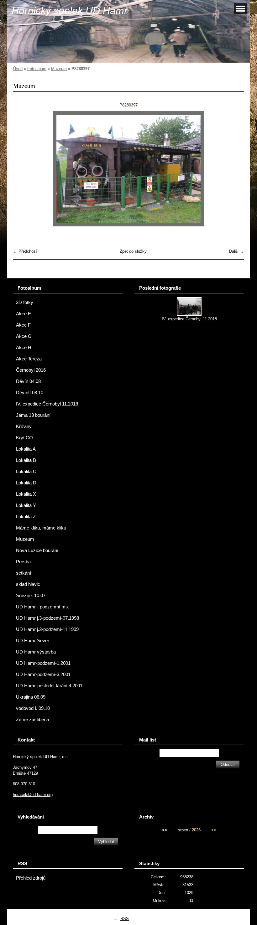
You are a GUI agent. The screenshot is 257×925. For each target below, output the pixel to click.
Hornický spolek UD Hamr (70, 10)
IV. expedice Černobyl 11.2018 (47, 403)
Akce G (24, 336)
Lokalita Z (26, 516)
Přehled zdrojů (30, 878)
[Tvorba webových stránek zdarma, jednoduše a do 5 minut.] (116, 919)
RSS (124, 918)
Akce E (23, 313)
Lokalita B (26, 460)
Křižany (24, 426)
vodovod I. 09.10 (33, 708)
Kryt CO (24, 437)
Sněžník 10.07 (30, 595)
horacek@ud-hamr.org (33, 794)
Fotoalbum (36, 68)
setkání (23, 573)
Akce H (23, 347)
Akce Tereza (29, 358)
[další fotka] (234, 168)
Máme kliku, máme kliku (41, 527)
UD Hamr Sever (32, 640)
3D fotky (24, 302)
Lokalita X (26, 494)
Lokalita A (26, 449)
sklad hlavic (28, 584)
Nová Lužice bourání (37, 550)
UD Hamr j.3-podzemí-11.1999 (47, 629)
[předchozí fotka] (23, 168)
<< (164, 830)
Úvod (18, 68)
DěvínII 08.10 (29, 392)
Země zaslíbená (32, 719)
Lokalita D (26, 482)
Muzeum (59, 68)
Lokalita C (26, 471)
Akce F (23, 325)
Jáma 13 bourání (33, 415)
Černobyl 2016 (31, 370)
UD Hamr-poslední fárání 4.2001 (49, 685)
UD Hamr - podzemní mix (42, 606)
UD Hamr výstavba (36, 651)
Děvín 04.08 (28, 381)
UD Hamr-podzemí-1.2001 (43, 663)
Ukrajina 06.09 (30, 697)
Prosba (23, 561)
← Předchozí (25, 251)
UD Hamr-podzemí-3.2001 (43, 674)
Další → (236, 251)
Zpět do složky (133, 251)
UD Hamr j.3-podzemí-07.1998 (47, 618)
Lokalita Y (26, 505)
